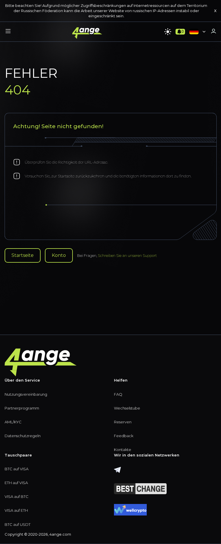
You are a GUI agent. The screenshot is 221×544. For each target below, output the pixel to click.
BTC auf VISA (16, 469)
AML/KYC (13, 422)
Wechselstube (127, 408)
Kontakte (122, 449)
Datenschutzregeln (23, 435)
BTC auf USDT (18, 524)
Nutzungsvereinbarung (26, 394)
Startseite (23, 255)
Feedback (123, 435)
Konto (59, 255)
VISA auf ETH (16, 510)
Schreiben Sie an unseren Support (127, 255)
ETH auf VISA (16, 482)
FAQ (118, 394)
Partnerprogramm (22, 408)
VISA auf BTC (16, 496)
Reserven (123, 422)
